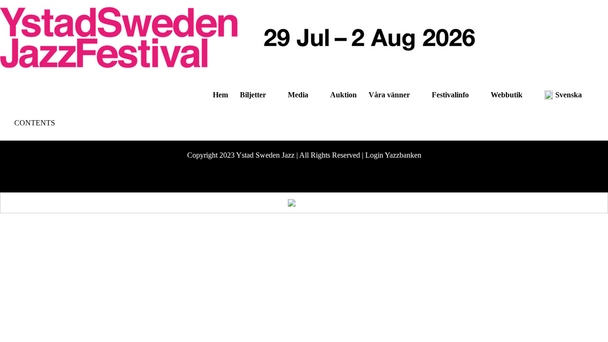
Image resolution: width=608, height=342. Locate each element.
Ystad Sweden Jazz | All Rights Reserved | (300, 155)
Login (374, 155)
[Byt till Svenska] (304, 202)
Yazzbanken (403, 155)
